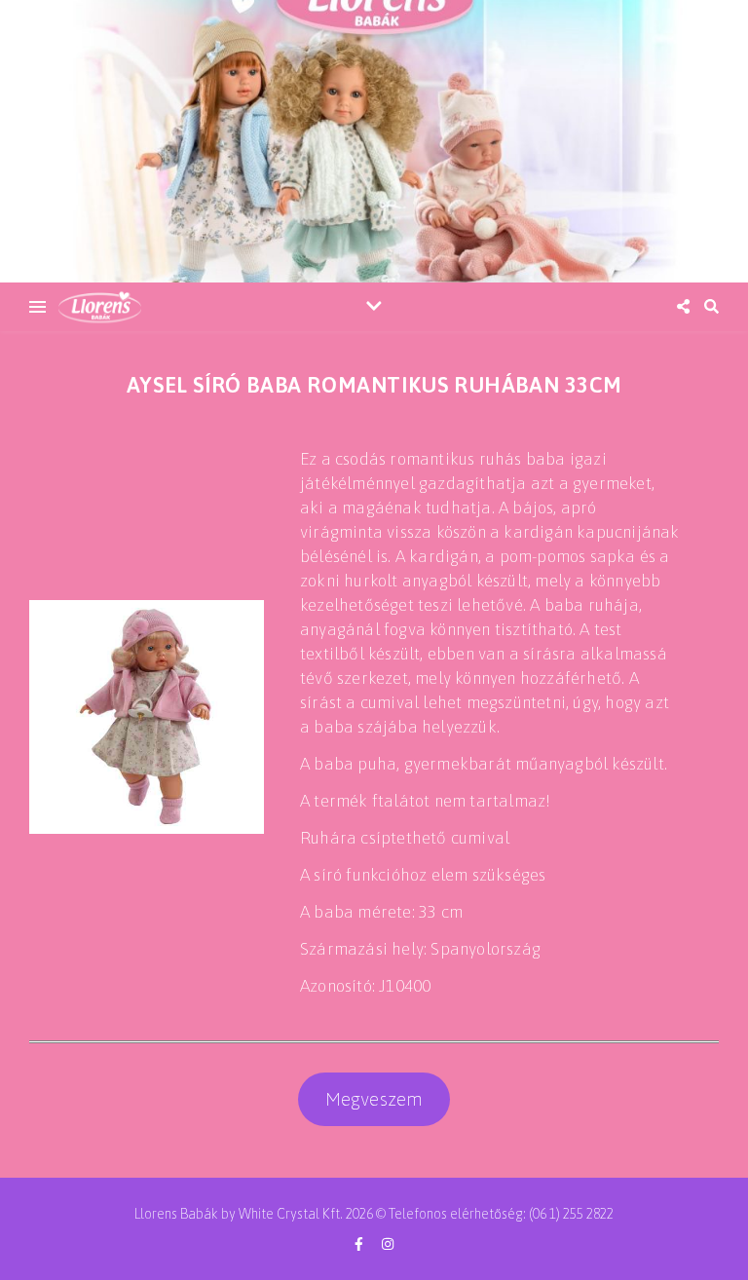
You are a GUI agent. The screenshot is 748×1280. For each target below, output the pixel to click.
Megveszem (374, 1099)
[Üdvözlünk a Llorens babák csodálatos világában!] (374, 141)
